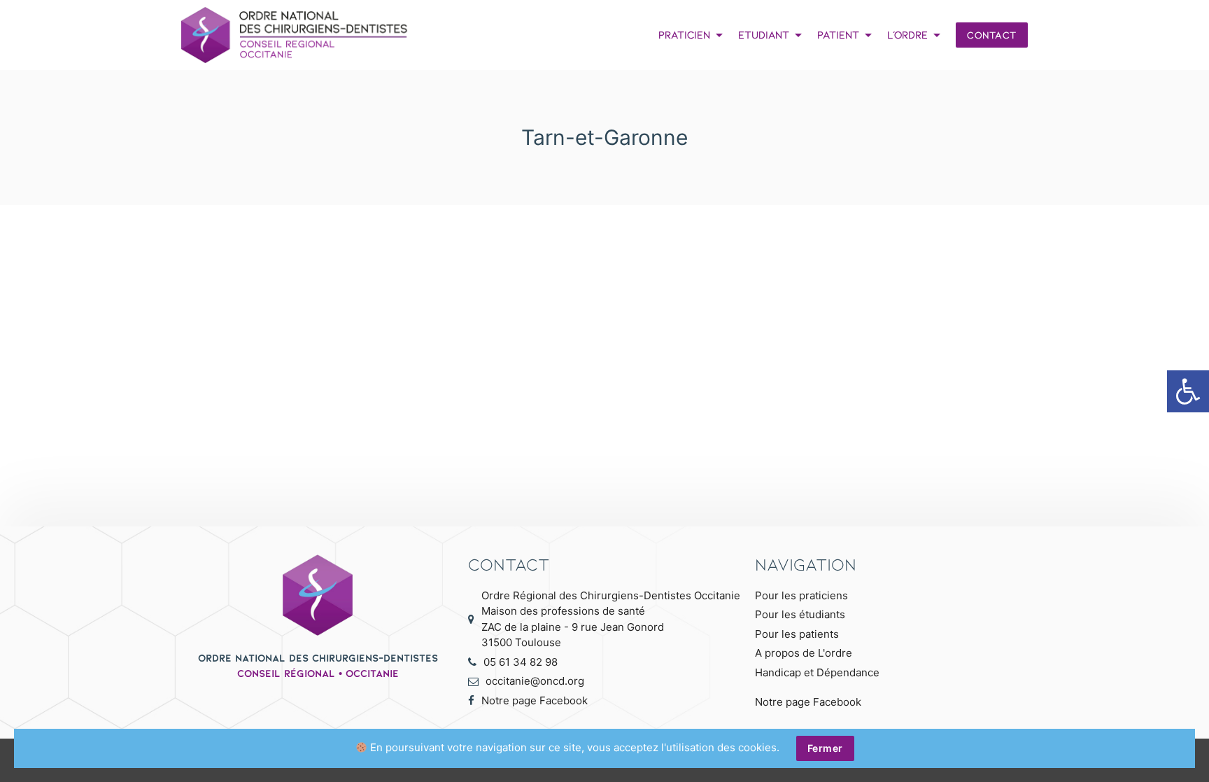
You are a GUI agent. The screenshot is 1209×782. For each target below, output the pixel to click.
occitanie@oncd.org (535, 680)
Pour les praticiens (801, 595)
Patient (847, 35)
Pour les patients (797, 634)
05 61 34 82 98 (520, 662)
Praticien (693, 35)
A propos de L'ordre (803, 652)
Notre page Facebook (534, 700)
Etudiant (772, 35)
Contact (992, 35)
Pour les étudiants (800, 614)
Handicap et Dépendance (817, 672)
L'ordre (916, 35)
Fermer (825, 748)
